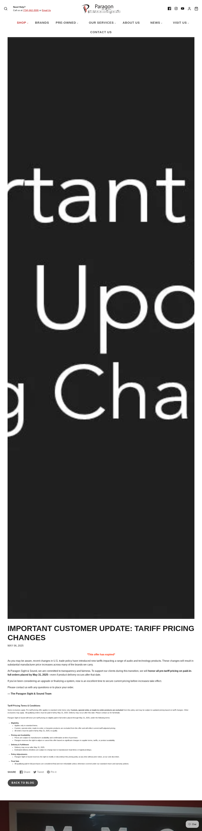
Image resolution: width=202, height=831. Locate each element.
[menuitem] (21, 23)
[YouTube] (182, 8)
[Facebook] (169, 8)
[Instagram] (176, 8)
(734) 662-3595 (31, 10)
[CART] (196, 9)
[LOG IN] (189, 9)
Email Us (46, 10)
